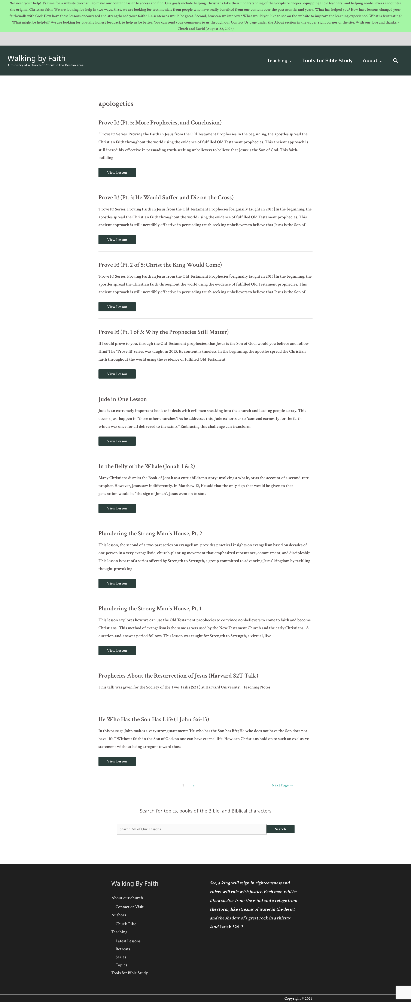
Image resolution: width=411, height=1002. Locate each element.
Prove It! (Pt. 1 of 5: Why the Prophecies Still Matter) (163, 332)
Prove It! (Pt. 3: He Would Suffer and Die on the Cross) (166, 197)
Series (121, 957)
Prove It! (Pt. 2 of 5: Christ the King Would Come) (160, 265)
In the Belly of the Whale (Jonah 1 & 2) (146, 466)
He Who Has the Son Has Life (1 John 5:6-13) (153, 719)
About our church (127, 898)
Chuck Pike (126, 924)
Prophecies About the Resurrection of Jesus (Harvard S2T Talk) (178, 676)
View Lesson (117, 172)
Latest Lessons (128, 941)
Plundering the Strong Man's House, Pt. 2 (150, 533)
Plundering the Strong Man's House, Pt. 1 (150, 609)
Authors (118, 915)
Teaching (119, 932)
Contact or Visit (130, 907)
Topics (121, 965)
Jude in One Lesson (122, 399)
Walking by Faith (36, 58)
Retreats (123, 949)
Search (280, 829)
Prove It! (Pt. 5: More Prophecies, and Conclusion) (160, 123)
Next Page (282, 785)
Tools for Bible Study (129, 973)
